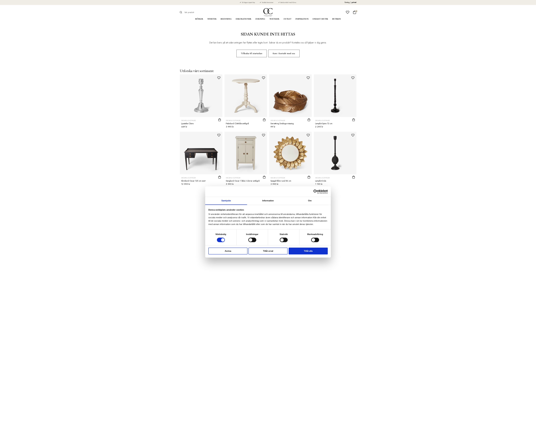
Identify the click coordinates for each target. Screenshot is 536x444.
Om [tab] (310, 200)
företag (347, 2)
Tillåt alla (308, 251)
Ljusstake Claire (187, 123)
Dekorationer (243, 19)
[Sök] (182, 12)
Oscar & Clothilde (188, 120)
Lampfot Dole (320, 180)
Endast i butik (320, 19)
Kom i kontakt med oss (284, 53)
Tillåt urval (268, 251)
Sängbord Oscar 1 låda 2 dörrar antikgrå (242, 180)
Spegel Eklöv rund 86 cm (281, 180)
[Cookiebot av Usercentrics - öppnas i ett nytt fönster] (315, 191)
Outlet (287, 19)
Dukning (260, 19)
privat (354, 2)
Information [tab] (268, 200)
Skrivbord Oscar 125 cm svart (193, 180)
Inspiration (301, 19)
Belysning (226, 19)
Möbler (199, 19)
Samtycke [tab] (226, 200)
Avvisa (228, 251)
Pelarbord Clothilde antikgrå (237, 123)
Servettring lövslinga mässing (282, 123)
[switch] (252, 240)
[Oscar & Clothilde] (268, 12)
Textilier (274, 19)
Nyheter (212, 19)
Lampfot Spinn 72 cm (323, 123)
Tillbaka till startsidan (251, 53)
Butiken (336, 19)
